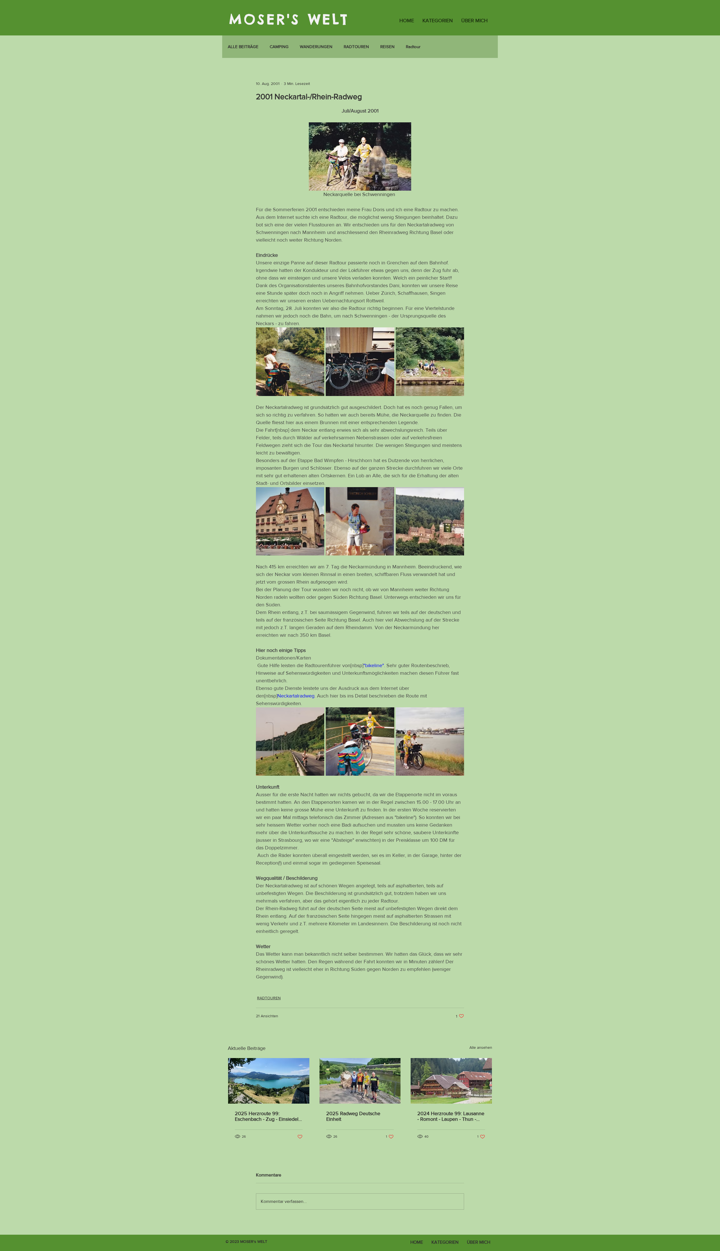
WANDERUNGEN (316, 46)
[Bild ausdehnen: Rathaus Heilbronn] (290, 521)
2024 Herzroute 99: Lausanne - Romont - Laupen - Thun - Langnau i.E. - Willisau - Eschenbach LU (450, 1116)
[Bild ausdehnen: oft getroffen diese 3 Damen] (430, 361)
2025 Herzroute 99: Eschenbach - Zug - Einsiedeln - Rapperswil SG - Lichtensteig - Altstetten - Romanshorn (268, 1116)
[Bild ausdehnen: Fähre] (360, 741)
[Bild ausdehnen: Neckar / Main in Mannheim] (430, 741)
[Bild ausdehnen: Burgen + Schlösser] (430, 521)
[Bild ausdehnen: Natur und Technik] (290, 361)
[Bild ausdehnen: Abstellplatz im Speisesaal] (360, 361)
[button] (437, 21)
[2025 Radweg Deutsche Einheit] (360, 1081)
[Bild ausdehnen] (290, 741)
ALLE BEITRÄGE (243, 46)
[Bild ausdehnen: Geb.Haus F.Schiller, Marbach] (360, 521)
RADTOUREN (356, 46)
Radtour (413, 46)
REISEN (387, 46)
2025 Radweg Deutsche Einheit (353, 1116)
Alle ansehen (480, 1047)
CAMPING (279, 46)
